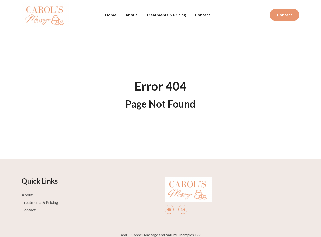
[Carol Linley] (196, 189)
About (131, 14)
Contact (202, 14)
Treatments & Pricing (166, 14)
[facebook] (169, 209)
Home (110, 14)
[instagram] (182, 209)
